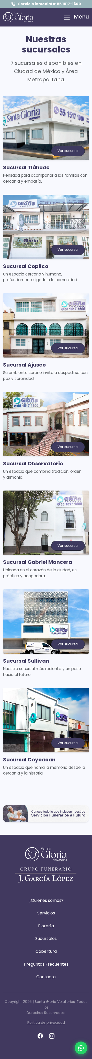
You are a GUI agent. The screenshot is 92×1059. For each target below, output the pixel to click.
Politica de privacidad (46, 1022)
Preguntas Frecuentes (46, 964)
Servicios (46, 913)
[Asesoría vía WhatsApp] (81, 1048)
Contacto (46, 977)
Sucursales (46, 938)
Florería (46, 926)
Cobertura (46, 951)
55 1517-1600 (69, 3)
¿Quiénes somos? (46, 900)
